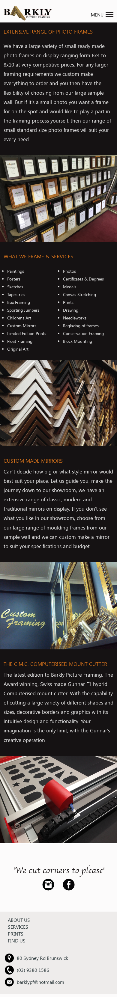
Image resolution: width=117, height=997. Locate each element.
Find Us (17, 940)
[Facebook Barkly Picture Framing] (67, 889)
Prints (15, 933)
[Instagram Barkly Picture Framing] (50, 889)
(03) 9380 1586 (33, 970)
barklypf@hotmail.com (40, 982)
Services (18, 927)
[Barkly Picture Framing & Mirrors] (27, 19)
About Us (19, 920)
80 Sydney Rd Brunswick (42, 958)
